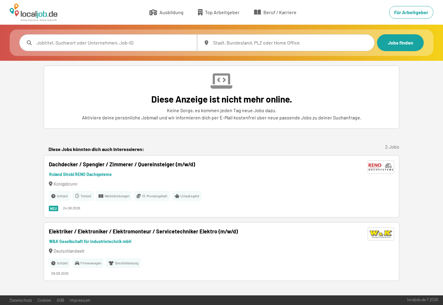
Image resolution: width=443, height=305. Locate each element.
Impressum (80, 300)
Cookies (44, 300)
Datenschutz (21, 300)
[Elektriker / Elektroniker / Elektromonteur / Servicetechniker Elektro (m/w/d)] (221, 252)
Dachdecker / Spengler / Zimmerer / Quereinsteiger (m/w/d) (122, 164)
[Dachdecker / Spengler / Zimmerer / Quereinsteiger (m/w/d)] (221, 186)
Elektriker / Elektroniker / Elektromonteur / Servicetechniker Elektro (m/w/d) (143, 231)
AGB (60, 300)
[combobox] (114, 42)
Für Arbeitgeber (411, 12)
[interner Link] (33, 12)
